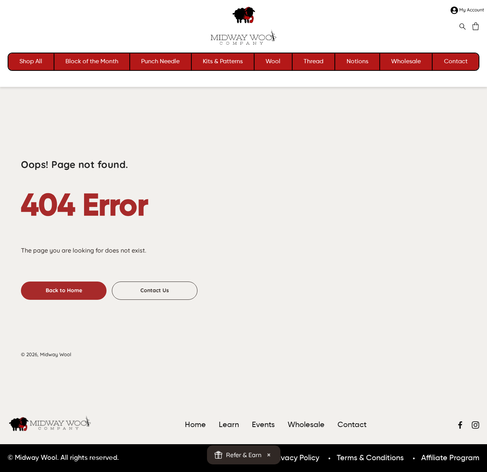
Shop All (30, 62)
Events (263, 425)
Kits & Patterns (223, 62)
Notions (357, 62)
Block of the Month (91, 62)
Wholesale (406, 62)
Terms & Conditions (370, 458)
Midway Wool (55, 354)
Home (195, 425)
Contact (456, 62)
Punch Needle (160, 62)
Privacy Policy (295, 458)
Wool (273, 62)
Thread (313, 62)
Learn (229, 425)
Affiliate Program (450, 458)
